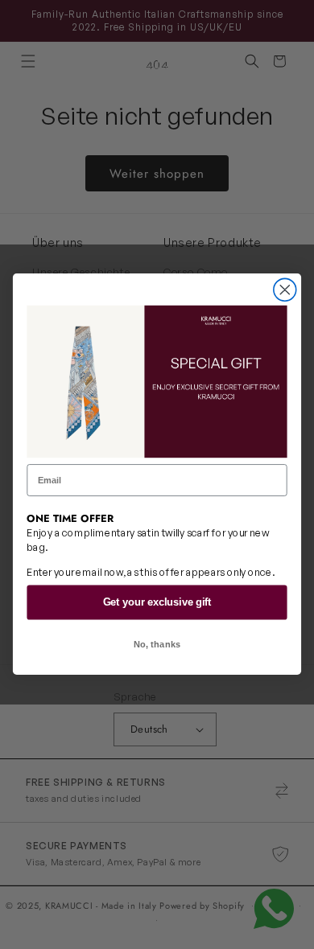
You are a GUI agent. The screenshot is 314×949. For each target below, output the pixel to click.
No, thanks (157, 644)
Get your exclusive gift (157, 602)
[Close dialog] (285, 290)
